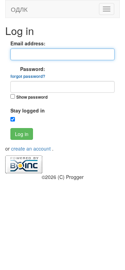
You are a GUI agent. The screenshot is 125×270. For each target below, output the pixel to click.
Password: (27, 72)
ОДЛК (19, 9)
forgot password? (27, 76)
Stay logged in (27, 110)
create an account (31, 148)
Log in (21, 133)
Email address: (27, 43)
